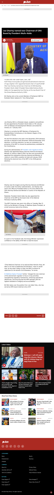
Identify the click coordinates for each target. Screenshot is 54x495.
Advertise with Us (6, 470)
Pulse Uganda (5, 484)
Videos (37, 380)
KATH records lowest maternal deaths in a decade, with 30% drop (16, 412)
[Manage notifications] (51, 492)
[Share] (45, 40)
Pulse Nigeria (5, 479)
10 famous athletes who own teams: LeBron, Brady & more (18, 421)
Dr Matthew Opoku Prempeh (13, 274)
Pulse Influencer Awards (35, 472)
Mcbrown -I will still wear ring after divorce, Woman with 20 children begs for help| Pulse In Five (33, 358)
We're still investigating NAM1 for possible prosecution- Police (43, 384)
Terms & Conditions (6, 472)
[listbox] (27, 381)
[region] (27, 381)
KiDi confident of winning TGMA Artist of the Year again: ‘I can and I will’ (16, 403)
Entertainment (13, 399)
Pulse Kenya (5, 482)
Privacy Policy (32, 467)
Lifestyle (12, 408)
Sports (12, 418)
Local (9, 5)
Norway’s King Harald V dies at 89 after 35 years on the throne (44, 403)
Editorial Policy (33, 470)
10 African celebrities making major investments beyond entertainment (44, 412)
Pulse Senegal (32, 479)
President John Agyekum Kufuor (32, 150)
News (5, 5)
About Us (4, 467)
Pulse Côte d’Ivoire (33, 482)
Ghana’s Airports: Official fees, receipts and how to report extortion (43, 422)
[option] (9, 381)
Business (31, 458)
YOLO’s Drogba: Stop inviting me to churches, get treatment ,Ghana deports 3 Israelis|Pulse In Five (9, 385)
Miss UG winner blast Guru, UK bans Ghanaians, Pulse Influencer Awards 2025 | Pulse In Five (26, 385)
